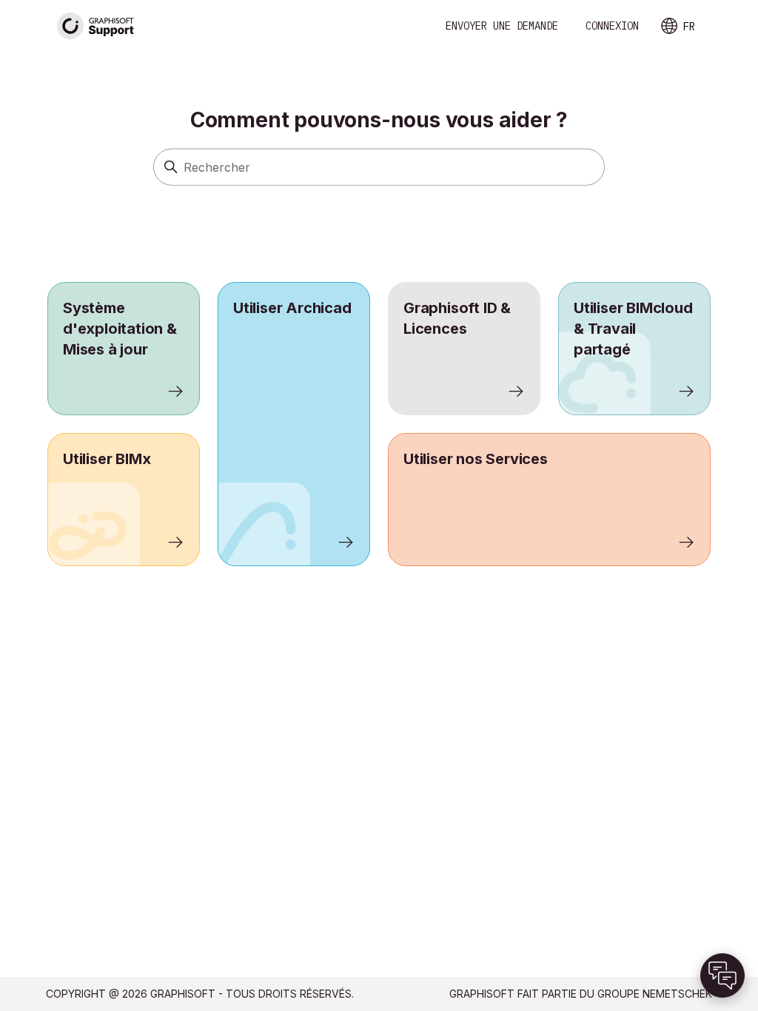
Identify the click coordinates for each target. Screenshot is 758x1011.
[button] (722, 975)
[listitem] (294, 424)
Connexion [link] (612, 26)
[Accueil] (96, 26)
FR (689, 26)
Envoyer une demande (502, 26)
